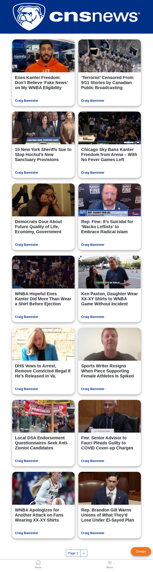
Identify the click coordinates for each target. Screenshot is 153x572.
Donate (141, 551)
